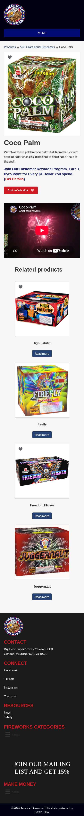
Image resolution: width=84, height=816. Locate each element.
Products (10, 47)
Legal (7, 712)
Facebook (11, 670)
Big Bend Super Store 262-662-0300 (28, 649)
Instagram (11, 687)
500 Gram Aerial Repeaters (37, 47)
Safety (8, 717)
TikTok (9, 679)
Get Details (14, 179)
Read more (42, 353)
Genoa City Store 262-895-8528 (25, 653)
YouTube (10, 696)
